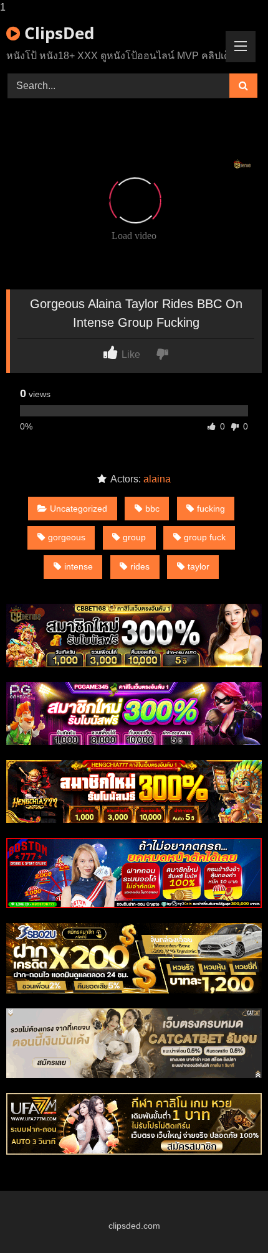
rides (140, 566)
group (134, 537)
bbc (152, 509)
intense (78, 566)
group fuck (205, 537)
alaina (157, 479)
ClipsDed (57, 33)
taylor (198, 566)
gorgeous (66, 537)
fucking (211, 509)
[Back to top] (229, 1218)
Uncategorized (78, 509)
